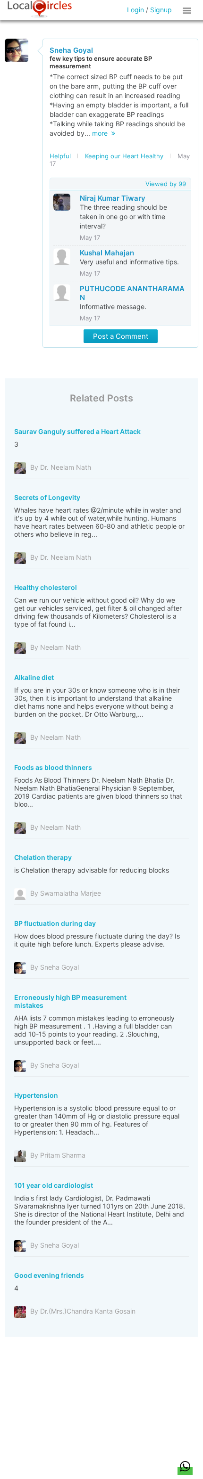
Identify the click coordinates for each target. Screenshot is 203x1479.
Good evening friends (49, 1275)
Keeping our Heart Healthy (124, 156)
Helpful (60, 156)
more (101, 133)
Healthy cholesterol (45, 587)
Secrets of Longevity (47, 497)
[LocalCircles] (39, 9)
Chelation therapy (43, 857)
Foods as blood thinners (53, 767)
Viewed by (165, 184)
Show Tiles (188, 10)
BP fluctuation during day (55, 923)
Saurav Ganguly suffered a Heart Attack (77, 431)
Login (135, 10)
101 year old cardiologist (53, 1185)
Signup (161, 10)
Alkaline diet (34, 677)
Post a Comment (120, 336)
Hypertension (36, 1095)
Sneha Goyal (71, 50)
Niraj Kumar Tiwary (112, 198)
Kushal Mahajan (107, 252)
